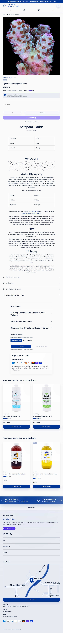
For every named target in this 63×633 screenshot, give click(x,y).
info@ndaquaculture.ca (10, 616)
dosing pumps (34, 211)
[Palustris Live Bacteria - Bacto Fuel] (16, 456)
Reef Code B (36, 213)
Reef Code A (26, 213)
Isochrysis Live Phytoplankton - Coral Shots (45, 475)
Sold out (42, 112)
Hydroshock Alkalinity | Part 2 (42, 416)
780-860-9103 (7, 611)
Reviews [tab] (21, 346)
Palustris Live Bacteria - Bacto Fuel (14, 474)
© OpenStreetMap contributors (53, 595)
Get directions (31, 599)
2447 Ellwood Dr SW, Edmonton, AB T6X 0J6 (16, 606)
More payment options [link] (31, 122)
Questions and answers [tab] (42, 346)
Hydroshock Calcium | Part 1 (11, 416)
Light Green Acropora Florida (13, 14)
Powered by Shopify (16, 629)
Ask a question (27, 340)
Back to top (31, 507)
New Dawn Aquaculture (9, 77)
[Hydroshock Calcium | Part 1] (16, 398)
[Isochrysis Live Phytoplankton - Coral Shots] (46, 456)
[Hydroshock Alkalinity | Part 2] (46, 398)
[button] (39, 9)
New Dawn (8, 629)
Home (4, 14)
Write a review (16, 340)
